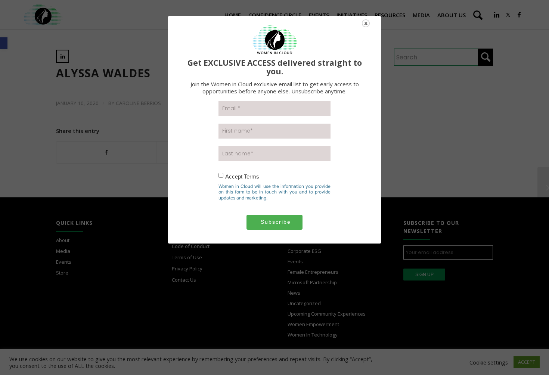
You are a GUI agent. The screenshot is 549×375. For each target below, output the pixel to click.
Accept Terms (242, 176)
